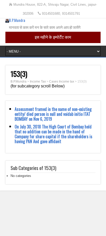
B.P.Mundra (17, 20)
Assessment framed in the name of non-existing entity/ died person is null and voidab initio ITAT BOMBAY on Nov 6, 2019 (53, 114)
